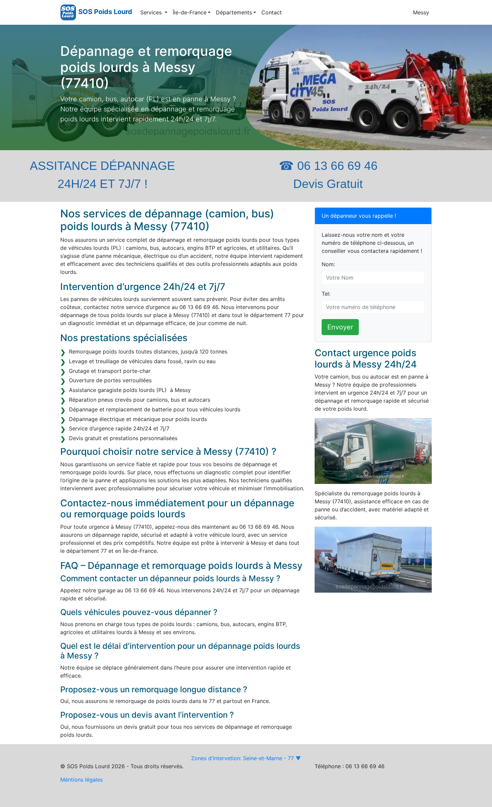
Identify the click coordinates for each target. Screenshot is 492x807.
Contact (271, 12)
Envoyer (340, 327)
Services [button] (151, 12)
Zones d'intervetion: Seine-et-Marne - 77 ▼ (246, 758)
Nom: (328, 264)
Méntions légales (81, 779)
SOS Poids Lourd (105, 12)
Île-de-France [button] (190, 12)
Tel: (326, 293)
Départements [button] (234, 12)
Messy (421, 12)
